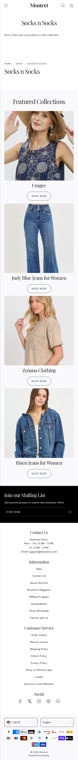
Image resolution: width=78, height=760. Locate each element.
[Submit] (69, 512)
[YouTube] (58, 701)
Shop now (39, 196)
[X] (29, 701)
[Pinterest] (48, 701)
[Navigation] (5, 5)
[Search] (62, 5)
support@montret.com (43, 551)
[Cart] (71, 5)
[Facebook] (20, 701)
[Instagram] (39, 701)
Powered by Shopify (39, 755)
